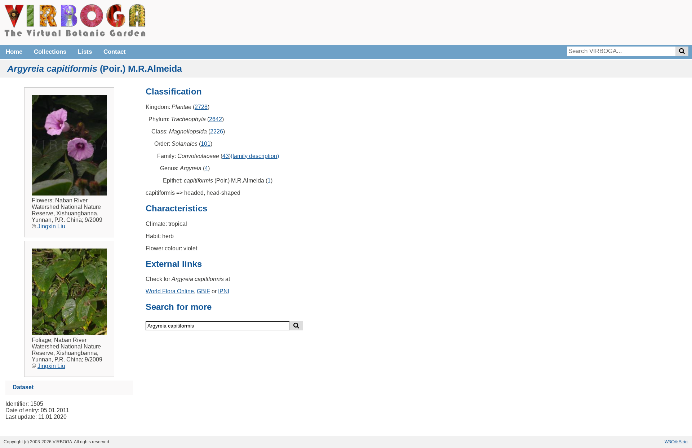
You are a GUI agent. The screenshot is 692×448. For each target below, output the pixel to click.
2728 (201, 107)
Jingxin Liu (51, 226)
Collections (50, 51)
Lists (85, 51)
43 (225, 156)
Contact (114, 51)
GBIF (203, 291)
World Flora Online (170, 291)
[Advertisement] (580, 21)
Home (14, 51)
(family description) (255, 156)
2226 (216, 131)
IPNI (223, 291)
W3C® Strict (676, 441)
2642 (215, 119)
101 (205, 144)
